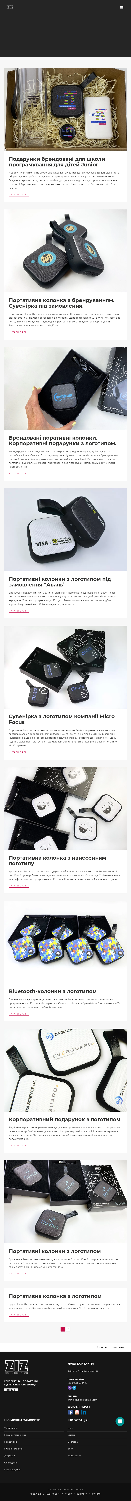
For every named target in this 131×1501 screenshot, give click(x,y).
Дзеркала (9, 1455)
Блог (70, 1448)
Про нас (96, 1494)
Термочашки (11, 1428)
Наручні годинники (15, 1435)
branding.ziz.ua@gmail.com (82, 1399)
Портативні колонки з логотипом (55, 1251)
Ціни (70, 1428)
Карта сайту (74, 1455)
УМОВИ (68, 1494)
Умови (71, 1435)
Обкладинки (11, 1462)
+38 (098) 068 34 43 (77, 1383)
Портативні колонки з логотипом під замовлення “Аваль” (60, 582)
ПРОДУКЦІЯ (36, 1494)
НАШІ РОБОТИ (53, 1494)
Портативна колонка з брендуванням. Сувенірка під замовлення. (61, 303)
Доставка (73, 1441)
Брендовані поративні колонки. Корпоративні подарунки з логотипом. (62, 441)
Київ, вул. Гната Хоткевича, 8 (82, 1371)
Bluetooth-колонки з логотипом (53, 991)
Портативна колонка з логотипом (55, 1296)
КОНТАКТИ (82, 1494)
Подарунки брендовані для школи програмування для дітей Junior (57, 162)
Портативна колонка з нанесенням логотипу (57, 861)
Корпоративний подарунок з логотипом (64, 1119)
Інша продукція (12, 1469)
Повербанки (11, 1441)
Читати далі (19, 194)
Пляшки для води (13, 1448)
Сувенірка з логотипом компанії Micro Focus (62, 719)
